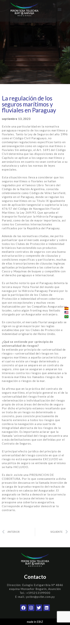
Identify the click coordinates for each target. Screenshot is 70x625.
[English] (66, 312)
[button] (59, 9)
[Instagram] (31, 607)
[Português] (66, 316)
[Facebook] (23, 607)
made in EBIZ (35, 621)
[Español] (66, 308)
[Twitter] (39, 607)
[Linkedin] (46, 607)
